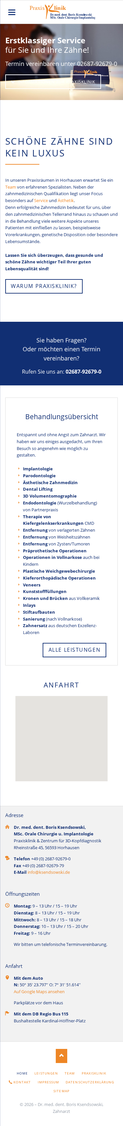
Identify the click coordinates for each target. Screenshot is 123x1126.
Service (41, 200)
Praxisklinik (94, 1073)
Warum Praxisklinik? (44, 286)
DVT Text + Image (69, 92)
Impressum (48, 1082)
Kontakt (22, 1082)
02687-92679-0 (82, 371)
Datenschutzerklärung (90, 1082)
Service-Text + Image (53, 92)
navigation (12, 12)
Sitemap (61, 1091)
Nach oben (61, 1056)
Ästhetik (66, 200)
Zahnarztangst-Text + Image (59, 92)
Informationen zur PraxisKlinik (55, 82)
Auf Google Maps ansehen (39, 991)
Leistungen (46, 1073)
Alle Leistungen (74, 649)
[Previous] (13, 62)
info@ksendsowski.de (49, 872)
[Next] (109, 62)
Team (10, 187)
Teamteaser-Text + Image (64, 92)
